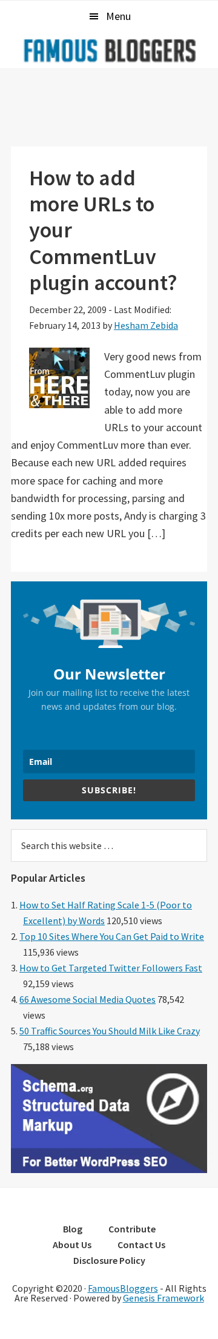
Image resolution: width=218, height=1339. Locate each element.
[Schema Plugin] (109, 1169)
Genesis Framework (163, 1298)
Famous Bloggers (109, 50)
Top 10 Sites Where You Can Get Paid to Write (111, 936)
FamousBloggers (123, 1288)
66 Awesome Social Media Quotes (87, 999)
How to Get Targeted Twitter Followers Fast (110, 968)
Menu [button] (118, 16)
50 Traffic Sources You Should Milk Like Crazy (109, 1031)
